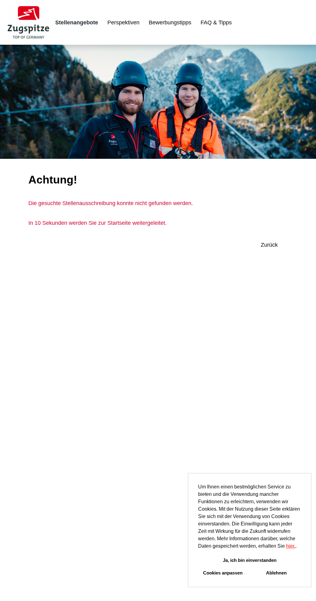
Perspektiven (123, 22)
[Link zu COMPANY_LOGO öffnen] (28, 22)
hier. (290, 546)
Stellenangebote (76, 22)
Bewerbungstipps (170, 22)
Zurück (269, 245)
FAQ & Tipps (216, 22)
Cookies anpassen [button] (223, 572)
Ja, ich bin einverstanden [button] (249, 560)
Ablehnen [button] (276, 572)
